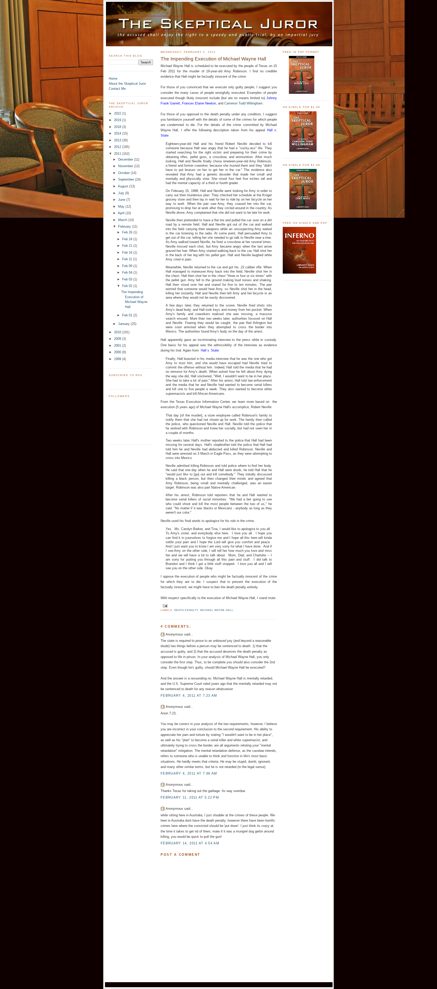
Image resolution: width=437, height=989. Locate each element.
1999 (118, 359)
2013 (118, 140)
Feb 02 (127, 286)
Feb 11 (127, 259)
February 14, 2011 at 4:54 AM (190, 843)
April (121, 213)
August (123, 186)
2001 (118, 345)
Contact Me (117, 89)
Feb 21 (127, 246)
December (126, 159)
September (126, 179)
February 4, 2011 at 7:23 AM (189, 695)
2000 (118, 352)
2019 (118, 120)
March (123, 220)
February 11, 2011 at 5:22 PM (190, 797)
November (126, 166)
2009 (118, 339)
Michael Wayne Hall (217, 610)
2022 (118, 113)
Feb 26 (127, 232)
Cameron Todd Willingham (243, 103)
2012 (118, 147)
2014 (118, 133)
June (122, 200)
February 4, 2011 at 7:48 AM (189, 773)
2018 (118, 127)
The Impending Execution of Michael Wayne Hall (213, 58)
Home (113, 78)
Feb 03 (127, 279)
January (124, 324)
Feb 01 (127, 315)
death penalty (186, 610)
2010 (118, 332)
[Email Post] (164, 605)
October (124, 173)
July (121, 193)
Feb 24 (127, 239)
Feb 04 (127, 272)
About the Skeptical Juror (127, 83)
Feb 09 (127, 266)
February (125, 226)
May (121, 206)
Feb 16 (127, 252)
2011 (118, 154)
